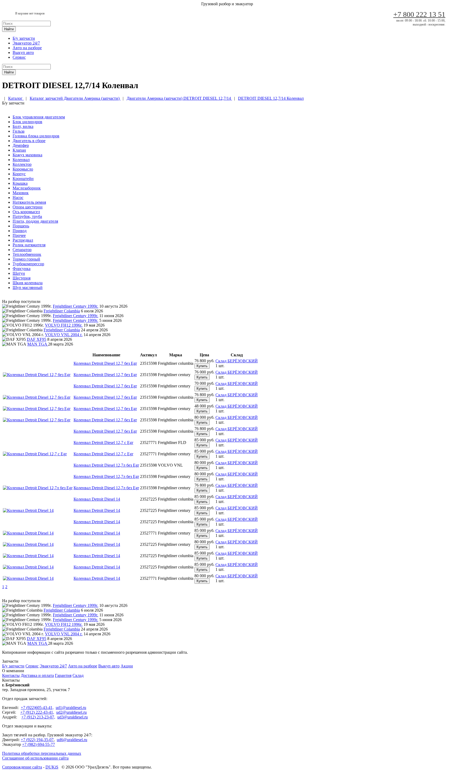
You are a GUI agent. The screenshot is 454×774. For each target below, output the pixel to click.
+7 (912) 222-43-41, (37, 712)
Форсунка (21, 268)
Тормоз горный (26, 259)
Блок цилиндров (27, 121)
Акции (127, 666)
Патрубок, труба (27, 216)
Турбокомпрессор (28, 264)
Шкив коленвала (28, 283)
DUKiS (51, 767)
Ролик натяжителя (29, 245)
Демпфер (21, 145)
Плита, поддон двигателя (35, 221)
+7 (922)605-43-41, (37, 707)
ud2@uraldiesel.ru (71, 712)
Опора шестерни (28, 207)
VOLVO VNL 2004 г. (63, 334)
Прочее (19, 235)
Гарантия (63, 675)
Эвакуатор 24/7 (26, 43)
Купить (202, 366)
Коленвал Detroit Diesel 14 (97, 499)
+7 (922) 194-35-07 (37, 739)
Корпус (19, 174)
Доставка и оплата (37, 675)
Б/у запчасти (24, 38)
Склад (78, 675)
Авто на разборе (27, 48)
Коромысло (23, 169)
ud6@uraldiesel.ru (72, 739)
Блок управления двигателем (39, 117)
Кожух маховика (27, 155)
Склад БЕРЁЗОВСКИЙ (236, 361)
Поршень (21, 226)
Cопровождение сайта (22, 767)
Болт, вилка (23, 126)
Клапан (19, 150)
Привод (20, 230)
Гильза (18, 131)
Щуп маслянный (28, 287)
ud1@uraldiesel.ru (71, 707)
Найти (9, 29)
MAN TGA (37, 344)
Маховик (21, 193)
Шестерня (21, 278)
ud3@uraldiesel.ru (72, 717)
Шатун (19, 273)
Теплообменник (27, 254)
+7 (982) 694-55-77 (38, 744)
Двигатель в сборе (29, 140)
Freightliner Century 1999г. (75, 306)
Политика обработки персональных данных (41, 753)
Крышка (20, 183)
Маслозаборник (27, 188)
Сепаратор (22, 249)
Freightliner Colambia (62, 311)
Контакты (11, 675)
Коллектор (22, 164)
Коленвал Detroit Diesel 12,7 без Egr (105, 363)
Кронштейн (23, 178)
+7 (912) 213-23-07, (38, 717)
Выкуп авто (23, 52)
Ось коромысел (26, 211)
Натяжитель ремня (29, 202)
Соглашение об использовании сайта (35, 758)
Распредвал (23, 240)
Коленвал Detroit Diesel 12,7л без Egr (106, 465)
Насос (18, 197)
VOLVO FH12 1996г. (63, 325)
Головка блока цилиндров (36, 136)
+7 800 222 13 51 (419, 14)
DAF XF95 (36, 339)
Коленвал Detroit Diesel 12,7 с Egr (103, 442)
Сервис (19, 57)
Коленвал (21, 159)
